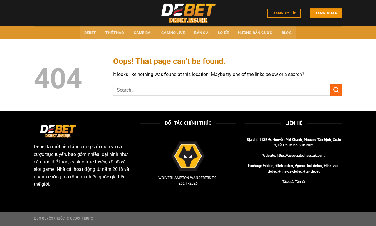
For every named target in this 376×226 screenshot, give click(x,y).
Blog (287, 33)
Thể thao (114, 33)
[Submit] (336, 90)
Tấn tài (300, 182)
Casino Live (173, 33)
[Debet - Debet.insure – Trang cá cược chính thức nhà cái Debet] (188, 13)
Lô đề (223, 33)
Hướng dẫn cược (255, 33)
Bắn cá (201, 33)
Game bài (143, 33)
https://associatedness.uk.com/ (301, 156)
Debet (90, 33)
